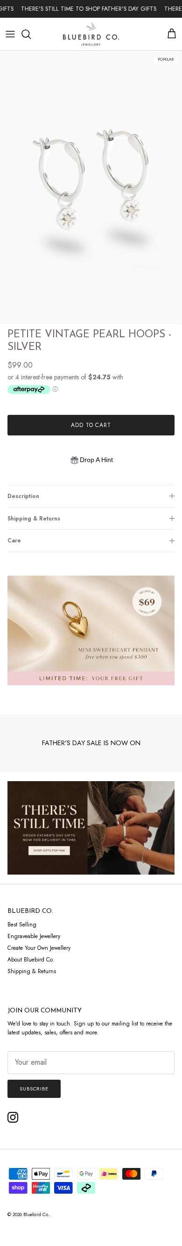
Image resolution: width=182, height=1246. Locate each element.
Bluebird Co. (36, 1214)
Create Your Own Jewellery (38, 948)
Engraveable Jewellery (33, 936)
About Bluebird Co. (30, 959)
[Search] (31, 34)
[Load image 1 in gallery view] (91, 187)
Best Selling (21, 924)
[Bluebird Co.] (91, 34)
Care (14, 540)
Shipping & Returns (33, 518)
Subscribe (34, 1088)
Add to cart (91, 425)
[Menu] (10, 34)
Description (23, 496)
